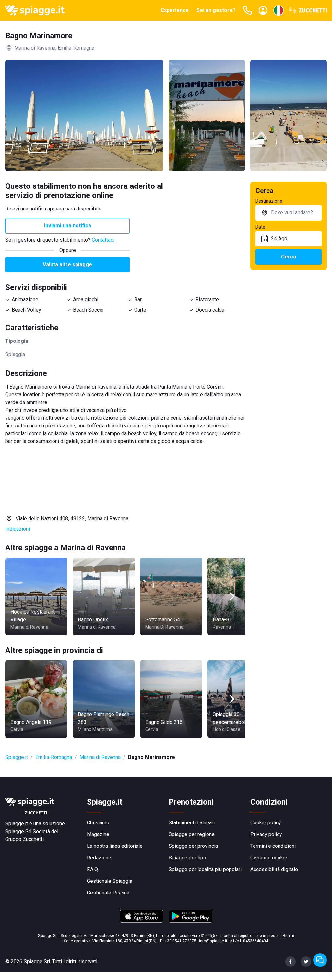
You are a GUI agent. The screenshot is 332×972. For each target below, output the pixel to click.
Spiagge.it (16, 757)
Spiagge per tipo (187, 858)
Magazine (98, 834)
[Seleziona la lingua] (278, 10)
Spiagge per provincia (193, 846)
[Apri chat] (320, 960)
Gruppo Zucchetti (24, 839)
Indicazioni (17, 529)
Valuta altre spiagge (67, 264)
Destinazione (268, 201)
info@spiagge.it (213, 941)
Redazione (99, 858)
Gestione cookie (268, 858)
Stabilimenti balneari (192, 823)
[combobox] (288, 213)
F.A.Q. (93, 869)
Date (260, 227)
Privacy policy (266, 834)
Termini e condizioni (273, 846)
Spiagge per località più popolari (205, 869)
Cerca (288, 257)
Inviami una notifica (67, 225)
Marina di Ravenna (100, 757)
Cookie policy (265, 823)
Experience (175, 10)
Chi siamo (98, 823)
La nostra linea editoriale (115, 846)
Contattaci (103, 240)
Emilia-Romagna (53, 757)
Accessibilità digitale (274, 869)
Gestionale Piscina (108, 893)
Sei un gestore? (216, 10)
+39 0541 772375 (180, 941)
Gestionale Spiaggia (109, 881)
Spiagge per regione (192, 834)
